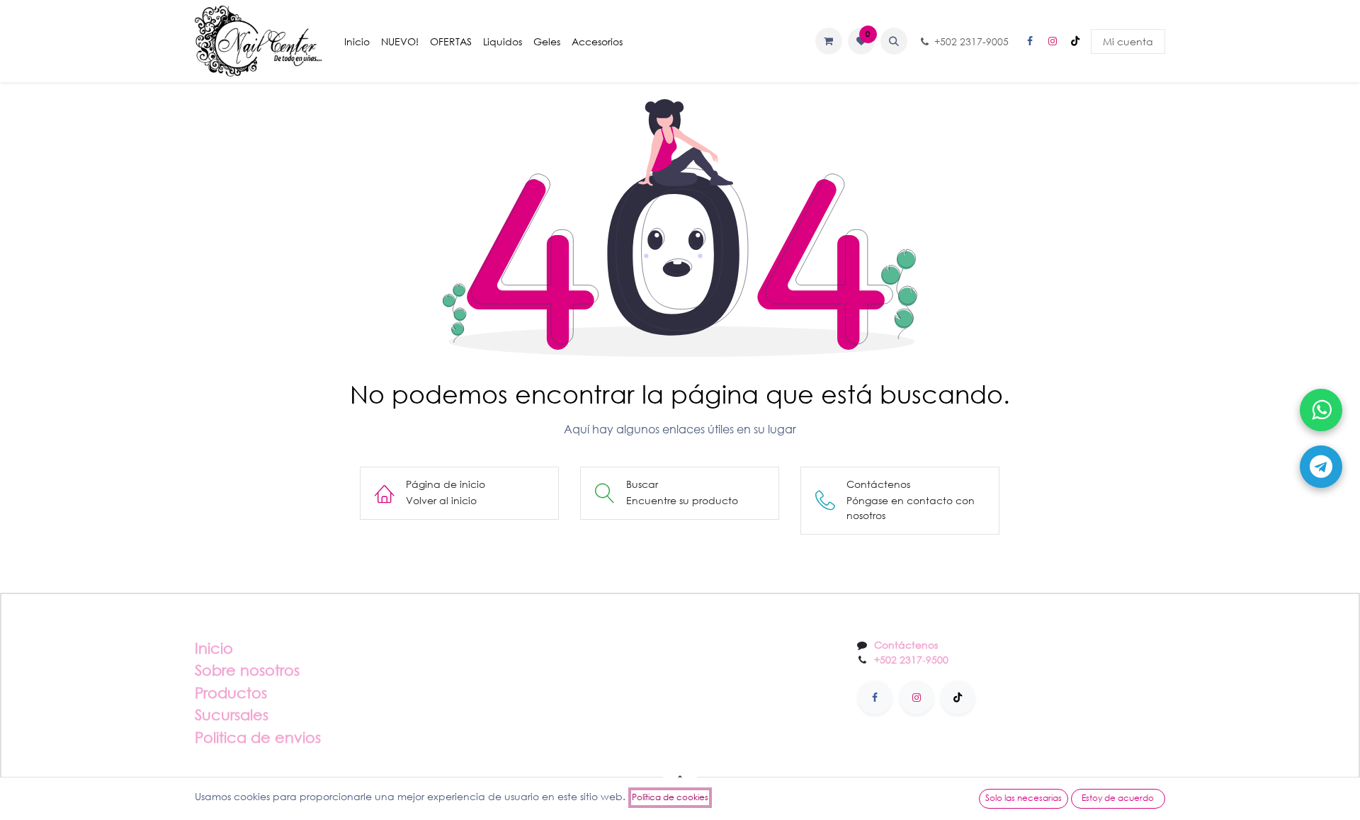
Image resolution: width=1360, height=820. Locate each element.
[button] (893, 41)
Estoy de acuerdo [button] (1118, 798)
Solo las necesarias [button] (1023, 798)
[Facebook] (1030, 41)
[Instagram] (1052, 41)
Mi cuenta (1128, 41)
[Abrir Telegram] (1321, 466)
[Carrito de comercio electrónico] (828, 41)
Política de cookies (670, 797)
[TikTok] (1075, 41)
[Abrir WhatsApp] (1321, 410)
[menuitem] (357, 41)
